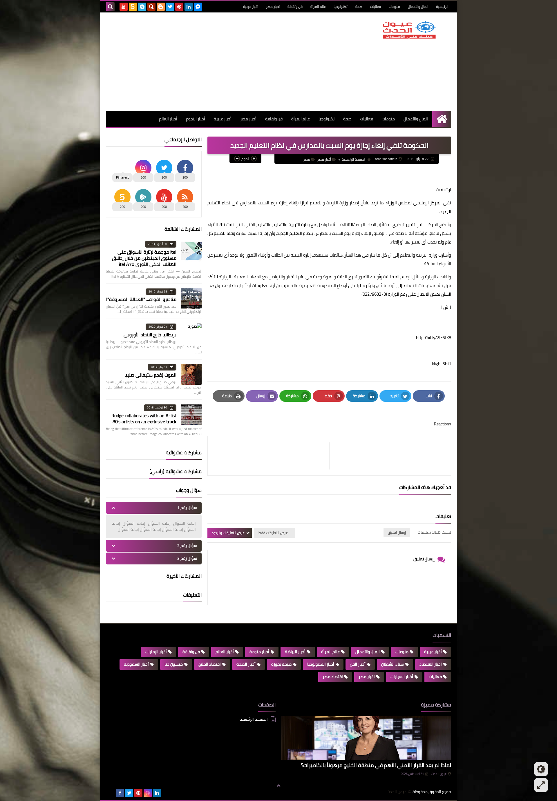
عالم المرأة (318, 6)
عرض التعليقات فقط (273, 532)
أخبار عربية (250, 6)
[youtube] (124, 7)
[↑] (278, 785)
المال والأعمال (418, 6)
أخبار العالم (168, 119)
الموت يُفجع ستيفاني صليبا (150, 374)
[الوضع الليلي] (541, 769)
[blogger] (161, 7)
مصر (306, 159)
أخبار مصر (273, 6)
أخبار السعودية (136, 664)
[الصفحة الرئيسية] (441, 119)
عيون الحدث (438, 774)
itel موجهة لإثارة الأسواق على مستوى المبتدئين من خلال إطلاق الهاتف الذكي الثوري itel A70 (144, 258)
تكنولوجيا (341, 6)
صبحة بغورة (281, 664)
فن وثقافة (295, 6)
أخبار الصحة (246, 664)
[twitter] (170, 7)
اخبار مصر (367, 676)
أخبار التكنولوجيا (320, 664)
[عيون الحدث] (409, 30)
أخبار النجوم (195, 119)
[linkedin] (189, 7)
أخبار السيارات (401, 676)
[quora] (151, 7)
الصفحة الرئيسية (354, 159)
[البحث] (110, 6)
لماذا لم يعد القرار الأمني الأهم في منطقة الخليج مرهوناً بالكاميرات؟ (376, 765)
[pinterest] (179, 7)
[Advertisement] (211, 61)
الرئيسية (442, 6)
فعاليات (375, 6)
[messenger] (198, 7)
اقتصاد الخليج (209, 664)
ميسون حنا (173, 664)
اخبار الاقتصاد (430, 664)
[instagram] (148, 793)
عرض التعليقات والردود (228, 532)
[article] (271, 456)
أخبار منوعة (259, 651)
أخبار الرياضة (295, 651)
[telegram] (142, 7)
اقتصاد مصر (333, 676)
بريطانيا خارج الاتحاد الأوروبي (150, 334)
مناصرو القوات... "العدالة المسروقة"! (141, 299)
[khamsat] (133, 7)
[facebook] (120, 793)
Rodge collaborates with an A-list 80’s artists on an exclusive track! (143, 418)
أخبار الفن (358, 664)
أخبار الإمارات (156, 651)
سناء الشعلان (392, 664)
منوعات (394, 6)
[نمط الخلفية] (541, 785)
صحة (358, 6)
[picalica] (110, 793)
